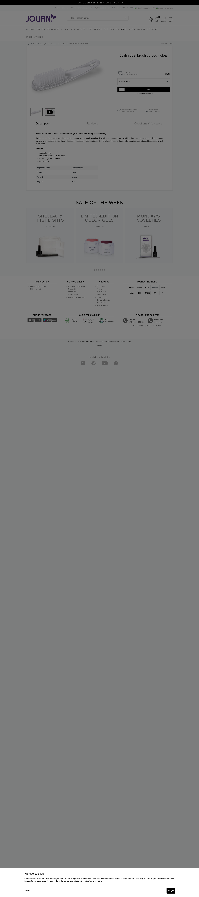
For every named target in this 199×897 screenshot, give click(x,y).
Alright (171, 891)
